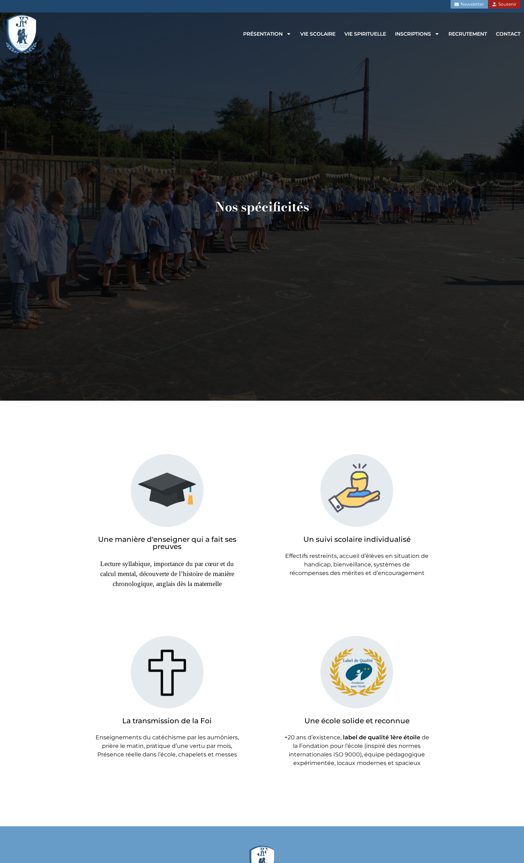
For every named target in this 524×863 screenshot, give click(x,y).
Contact (508, 34)
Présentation (263, 34)
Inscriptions (413, 34)
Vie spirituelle (365, 34)
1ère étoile (406, 737)
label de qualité (366, 737)
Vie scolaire (317, 34)
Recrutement (467, 34)
